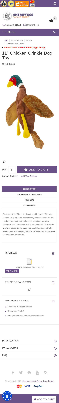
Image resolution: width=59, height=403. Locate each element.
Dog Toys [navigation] (29, 40)
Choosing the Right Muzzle (20, 306)
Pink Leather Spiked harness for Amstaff (26, 315)
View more (12, 271)
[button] (54, 32)
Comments (29, 205)
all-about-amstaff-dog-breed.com (38, 381)
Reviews (29, 200)
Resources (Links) (16, 311)
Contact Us (32, 25)
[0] (51, 22)
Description (29, 189)
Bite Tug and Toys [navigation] (17, 40)
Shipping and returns (29, 194)
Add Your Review (29, 176)
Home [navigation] (6, 40)
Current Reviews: (10, 176)
